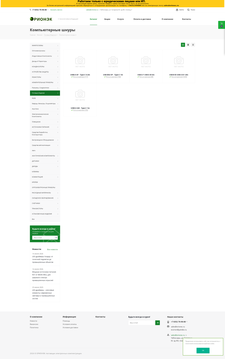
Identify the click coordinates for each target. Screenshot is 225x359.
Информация (69, 316)
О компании (36, 316)
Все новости (52, 249)
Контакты (100, 316)
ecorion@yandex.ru (179, 329)
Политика (34, 327)
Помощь (66, 321)
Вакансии (34, 324)
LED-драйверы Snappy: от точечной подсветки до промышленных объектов (42, 259)
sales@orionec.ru (92, 10)
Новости (33, 321)
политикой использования (194, 344)
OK (203, 350)
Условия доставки (70, 327)
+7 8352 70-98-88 (39, 10)
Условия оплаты (70, 324)
